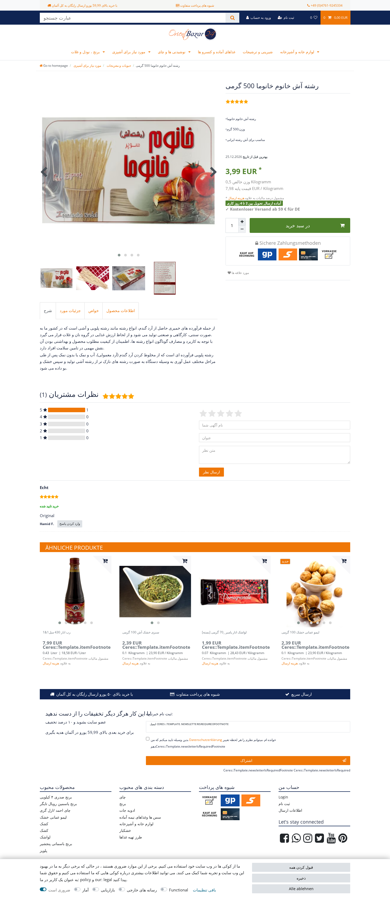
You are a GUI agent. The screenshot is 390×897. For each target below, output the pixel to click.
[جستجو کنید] (232, 18)
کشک (44, 823)
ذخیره (301, 878)
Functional (178, 890)
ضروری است (59, 890)
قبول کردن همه (301, 867)
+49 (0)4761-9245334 (327, 5)
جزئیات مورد (70, 310)
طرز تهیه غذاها (130, 837)
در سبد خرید (298, 225)
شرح (48, 310)
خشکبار (125, 830)
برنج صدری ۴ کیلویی (56, 797)
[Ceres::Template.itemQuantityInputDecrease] (242, 229)
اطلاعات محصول (120, 310)
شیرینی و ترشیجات (258, 51)
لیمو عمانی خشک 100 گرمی (300, 632)
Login (283, 797)
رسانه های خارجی (142, 890)
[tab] (48, 310)
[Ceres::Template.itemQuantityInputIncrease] (242, 221)
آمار (85, 890)
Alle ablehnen (301, 888)
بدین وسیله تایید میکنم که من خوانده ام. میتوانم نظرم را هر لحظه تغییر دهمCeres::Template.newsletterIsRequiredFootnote (213, 743)
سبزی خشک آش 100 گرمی (140, 632)
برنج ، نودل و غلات (86, 51)
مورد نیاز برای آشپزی (129, 51)
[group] (75, 591)
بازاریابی (108, 890)
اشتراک (246, 760)
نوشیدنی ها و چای (172, 51)
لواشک (45, 837)
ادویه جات (127, 810)
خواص (93, 310)
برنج (122, 803)
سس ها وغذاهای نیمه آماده (140, 817)
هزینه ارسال (236, 198)
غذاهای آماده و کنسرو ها (216, 51)
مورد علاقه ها (240, 272)
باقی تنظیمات (204, 890)
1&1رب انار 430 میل (57, 632)
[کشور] (302, 18)
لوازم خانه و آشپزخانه (297, 51)
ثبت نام (284, 803)
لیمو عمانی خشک (53, 817)
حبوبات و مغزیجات (118, 65)
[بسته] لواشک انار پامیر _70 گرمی (224, 632)
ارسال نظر (211, 471)
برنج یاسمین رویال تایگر (58, 803)
